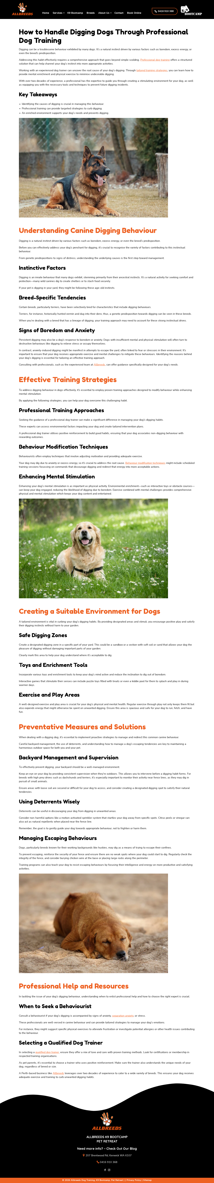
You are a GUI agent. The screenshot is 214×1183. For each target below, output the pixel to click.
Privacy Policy (134, 1180)
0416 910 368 (108, 1162)
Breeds (91, 13)
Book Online (134, 13)
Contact (118, 13)
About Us (103, 13)
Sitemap (147, 1180)
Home (45, 13)
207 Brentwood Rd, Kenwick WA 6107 (109, 1155)
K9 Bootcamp (75, 13)
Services (57, 13)
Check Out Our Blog (121, 1149)
